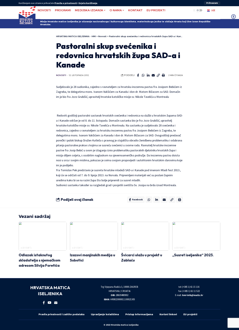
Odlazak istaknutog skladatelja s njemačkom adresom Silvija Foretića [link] (39, 260)
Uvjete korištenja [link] (88, 3)
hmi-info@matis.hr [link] (192, 295)
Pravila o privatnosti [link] (65, 3)
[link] (233, 16)
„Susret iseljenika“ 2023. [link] (193, 255)
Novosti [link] (61, 75)
